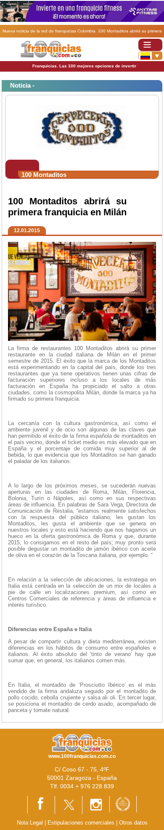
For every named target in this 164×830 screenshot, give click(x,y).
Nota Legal (30, 822)
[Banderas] (150, 55)
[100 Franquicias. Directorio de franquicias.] (50, 49)
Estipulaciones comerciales (82, 822)
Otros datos (133, 822)
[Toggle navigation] (150, 45)
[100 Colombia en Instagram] (95, 804)
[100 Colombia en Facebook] (41, 804)
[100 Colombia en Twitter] (68, 804)
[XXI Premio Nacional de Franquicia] (123, 804)
